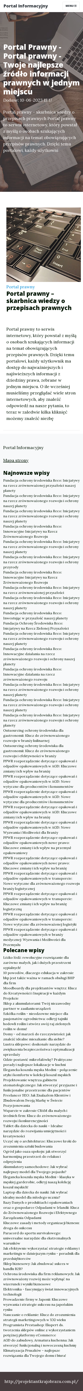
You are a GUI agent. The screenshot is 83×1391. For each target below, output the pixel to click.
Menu (70, 6)
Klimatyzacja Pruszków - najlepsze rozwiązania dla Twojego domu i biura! (34, 1353)
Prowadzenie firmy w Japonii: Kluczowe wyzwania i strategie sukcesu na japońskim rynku (38, 1304)
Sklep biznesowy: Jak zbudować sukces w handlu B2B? (36, 1266)
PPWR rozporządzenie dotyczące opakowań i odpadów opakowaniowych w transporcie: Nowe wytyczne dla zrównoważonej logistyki (40, 919)
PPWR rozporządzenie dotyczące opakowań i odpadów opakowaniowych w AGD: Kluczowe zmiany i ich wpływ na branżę (40, 766)
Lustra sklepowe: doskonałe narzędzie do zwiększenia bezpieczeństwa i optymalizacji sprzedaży (38, 1049)
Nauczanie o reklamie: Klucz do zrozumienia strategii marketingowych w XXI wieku (39, 1317)
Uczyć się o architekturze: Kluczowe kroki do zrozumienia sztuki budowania (39, 1143)
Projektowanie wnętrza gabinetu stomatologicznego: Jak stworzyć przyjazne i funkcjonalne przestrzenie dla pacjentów (40, 1085)
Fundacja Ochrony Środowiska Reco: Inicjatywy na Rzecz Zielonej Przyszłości (36, 625)
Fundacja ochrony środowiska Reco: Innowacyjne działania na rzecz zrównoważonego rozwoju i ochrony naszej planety (39, 656)
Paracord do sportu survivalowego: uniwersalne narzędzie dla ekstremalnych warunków (37, 1238)
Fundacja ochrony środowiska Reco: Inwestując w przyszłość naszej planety (35, 615)
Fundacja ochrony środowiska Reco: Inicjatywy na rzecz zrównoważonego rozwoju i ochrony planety (41, 720)
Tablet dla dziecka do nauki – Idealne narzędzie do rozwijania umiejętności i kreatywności (34, 1131)
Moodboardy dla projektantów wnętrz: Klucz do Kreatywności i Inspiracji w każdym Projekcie (40, 993)
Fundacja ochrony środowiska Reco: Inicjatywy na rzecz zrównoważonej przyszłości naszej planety (41, 485)
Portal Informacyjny (25, 6)
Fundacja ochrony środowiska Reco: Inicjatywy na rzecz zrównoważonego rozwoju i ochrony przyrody (41, 562)
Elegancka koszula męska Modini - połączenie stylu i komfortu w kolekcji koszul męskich (40, 1072)
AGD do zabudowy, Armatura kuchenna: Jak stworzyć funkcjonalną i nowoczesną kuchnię (39, 1342)
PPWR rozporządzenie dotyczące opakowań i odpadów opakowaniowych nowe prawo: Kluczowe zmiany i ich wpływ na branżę (40, 863)
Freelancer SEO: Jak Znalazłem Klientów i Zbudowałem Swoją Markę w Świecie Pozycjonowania (36, 1100)
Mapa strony (16, 460)
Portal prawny (20, 286)
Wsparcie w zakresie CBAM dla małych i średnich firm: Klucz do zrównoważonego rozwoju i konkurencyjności (37, 1115)
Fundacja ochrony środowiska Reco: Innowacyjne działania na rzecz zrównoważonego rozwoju (32, 674)
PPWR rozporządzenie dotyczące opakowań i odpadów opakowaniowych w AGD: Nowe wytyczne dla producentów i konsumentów (40, 781)
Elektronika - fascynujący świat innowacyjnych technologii (41, 1291)
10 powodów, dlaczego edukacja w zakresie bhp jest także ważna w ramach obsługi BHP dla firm (38, 978)
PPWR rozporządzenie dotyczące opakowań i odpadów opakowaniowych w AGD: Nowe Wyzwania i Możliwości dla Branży (40, 827)
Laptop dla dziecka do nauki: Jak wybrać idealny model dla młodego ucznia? (35, 1194)
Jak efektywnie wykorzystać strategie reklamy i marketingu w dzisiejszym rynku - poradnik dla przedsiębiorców (41, 1253)
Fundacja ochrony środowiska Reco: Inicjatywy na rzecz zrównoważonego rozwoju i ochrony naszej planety (41, 501)
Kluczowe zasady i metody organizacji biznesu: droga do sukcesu (41, 1225)
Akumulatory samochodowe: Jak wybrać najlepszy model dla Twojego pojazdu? (35, 1169)
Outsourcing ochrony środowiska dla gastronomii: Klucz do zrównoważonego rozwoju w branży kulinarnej (36, 735)
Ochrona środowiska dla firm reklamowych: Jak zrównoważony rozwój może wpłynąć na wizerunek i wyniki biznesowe (41, 1279)
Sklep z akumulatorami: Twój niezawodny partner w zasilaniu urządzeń (36, 1006)
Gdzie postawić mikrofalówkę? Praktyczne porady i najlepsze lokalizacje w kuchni (37, 1062)
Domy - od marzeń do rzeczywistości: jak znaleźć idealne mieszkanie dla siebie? (37, 1036)
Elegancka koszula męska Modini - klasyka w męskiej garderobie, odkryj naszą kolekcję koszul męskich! (39, 1182)
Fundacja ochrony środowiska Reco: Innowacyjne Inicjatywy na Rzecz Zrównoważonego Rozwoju (32, 531)
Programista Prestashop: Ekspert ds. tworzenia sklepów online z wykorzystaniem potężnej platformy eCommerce (39, 1330)
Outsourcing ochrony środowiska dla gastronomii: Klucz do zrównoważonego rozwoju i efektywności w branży (36, 751)
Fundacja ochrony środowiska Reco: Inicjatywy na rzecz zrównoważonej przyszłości (41, 590)
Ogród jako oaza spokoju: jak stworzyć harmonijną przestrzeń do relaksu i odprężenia (35, 1156)
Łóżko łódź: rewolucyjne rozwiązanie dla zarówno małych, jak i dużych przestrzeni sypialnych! (37, 962)
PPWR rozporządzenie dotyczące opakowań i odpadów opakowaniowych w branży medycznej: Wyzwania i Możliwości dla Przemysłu (40, 937)
